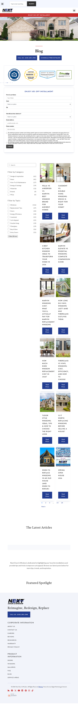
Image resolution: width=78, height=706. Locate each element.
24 (62, 503)
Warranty (12, 644)
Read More (47, 216)
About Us (11, 626)
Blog (10, 674)
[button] (2, 3)
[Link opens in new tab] (14, 75)
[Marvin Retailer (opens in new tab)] (31, 74)
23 (57, 503)
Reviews (11, 637)
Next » (43, 506)
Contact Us (12, 630)
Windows (11, 664)
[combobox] (18, 3)
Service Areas (13, 677)
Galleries (12, 667)
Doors (10, 660)
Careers (11, 633)
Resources (12, 640)
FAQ (9, 671)
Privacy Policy (14, 647)
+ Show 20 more (12, 236)
